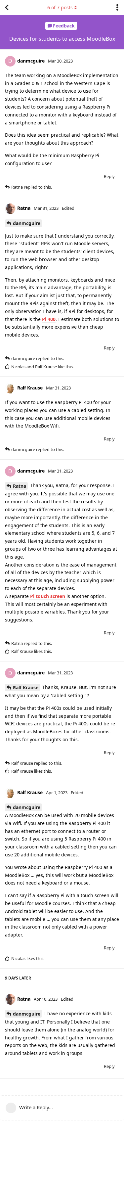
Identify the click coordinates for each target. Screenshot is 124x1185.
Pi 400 (49, 319)
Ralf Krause (25, 687)
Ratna (19, 486)
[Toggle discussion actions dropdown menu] (117, 7)
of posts (60, 7)
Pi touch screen (47, 596)
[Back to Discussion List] (6, 7)
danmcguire (26, 223)
